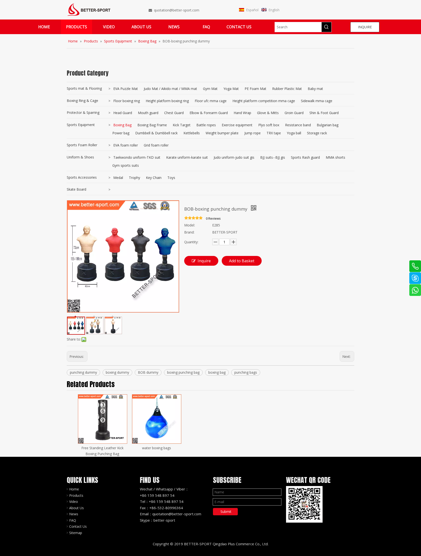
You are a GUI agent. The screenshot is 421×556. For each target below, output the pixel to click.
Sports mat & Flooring (84, 88)
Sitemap (75, 532)
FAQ (72, 520)
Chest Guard (174, 112)
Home (74, 489)
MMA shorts (335, 157)
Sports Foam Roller (82, 145)
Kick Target (182, 125)
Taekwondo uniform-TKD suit (136, 157)
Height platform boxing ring (167, 100)
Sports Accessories (82, 177)
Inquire (204, 260)
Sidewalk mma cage (316, 100)
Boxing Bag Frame (152, 125)
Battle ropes (206, 125)
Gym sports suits (125, 165)
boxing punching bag (183, 372)
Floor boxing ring (126, 100)
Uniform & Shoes (80, 157)
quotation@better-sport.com (176, 10)
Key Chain (154, 177)
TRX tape (274, 133)
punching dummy (83, 372)
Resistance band (298, 125)
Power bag (120, 133)
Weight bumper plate (222, 133)
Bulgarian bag (327, 125)
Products (76, 495)
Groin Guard (294, 112)
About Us (76, 508)
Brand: (189, 232)
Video (73, 501)
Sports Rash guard (305, 157)
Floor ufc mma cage (211, 100)
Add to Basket (241, 260)
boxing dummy (117, 372)
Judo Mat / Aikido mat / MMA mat (170, 88)
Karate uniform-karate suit (187, 157)
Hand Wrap (242, 112)
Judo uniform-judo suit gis (234, 157)
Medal (118, 177)
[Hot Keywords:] (326, 27)
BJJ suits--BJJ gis (272, 157)
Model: (189, 225)
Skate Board (76, 189)
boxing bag (217, 372)
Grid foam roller (156, 145)
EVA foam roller (125, 145)
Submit (225, 511)
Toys (171, 177)
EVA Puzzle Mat (125, 88)
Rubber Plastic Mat (287, 88)
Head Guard (122, 112)
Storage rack (317, 133)
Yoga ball (294, 133)
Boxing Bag (122, 125)
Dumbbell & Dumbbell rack (156, 133)
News (73, 514)
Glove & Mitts (268, 112)
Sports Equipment (81, 124)
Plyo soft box (268, 125)
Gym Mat (210, 88)
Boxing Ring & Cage (82, 100)
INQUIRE (365, 27)
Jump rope (252, 133)
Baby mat (315, 88)
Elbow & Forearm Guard (209, 112)
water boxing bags (156, 448)
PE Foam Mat (255, 88)
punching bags (245, 372)
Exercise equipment (237, 125)
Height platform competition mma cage (263, 100)
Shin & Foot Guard (324, 112)
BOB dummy (148, 372)
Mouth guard (148, 112)
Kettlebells (191, 133)
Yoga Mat (231, 88)
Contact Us (78, 526)
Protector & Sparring (83, 112)
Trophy (134, 177)
